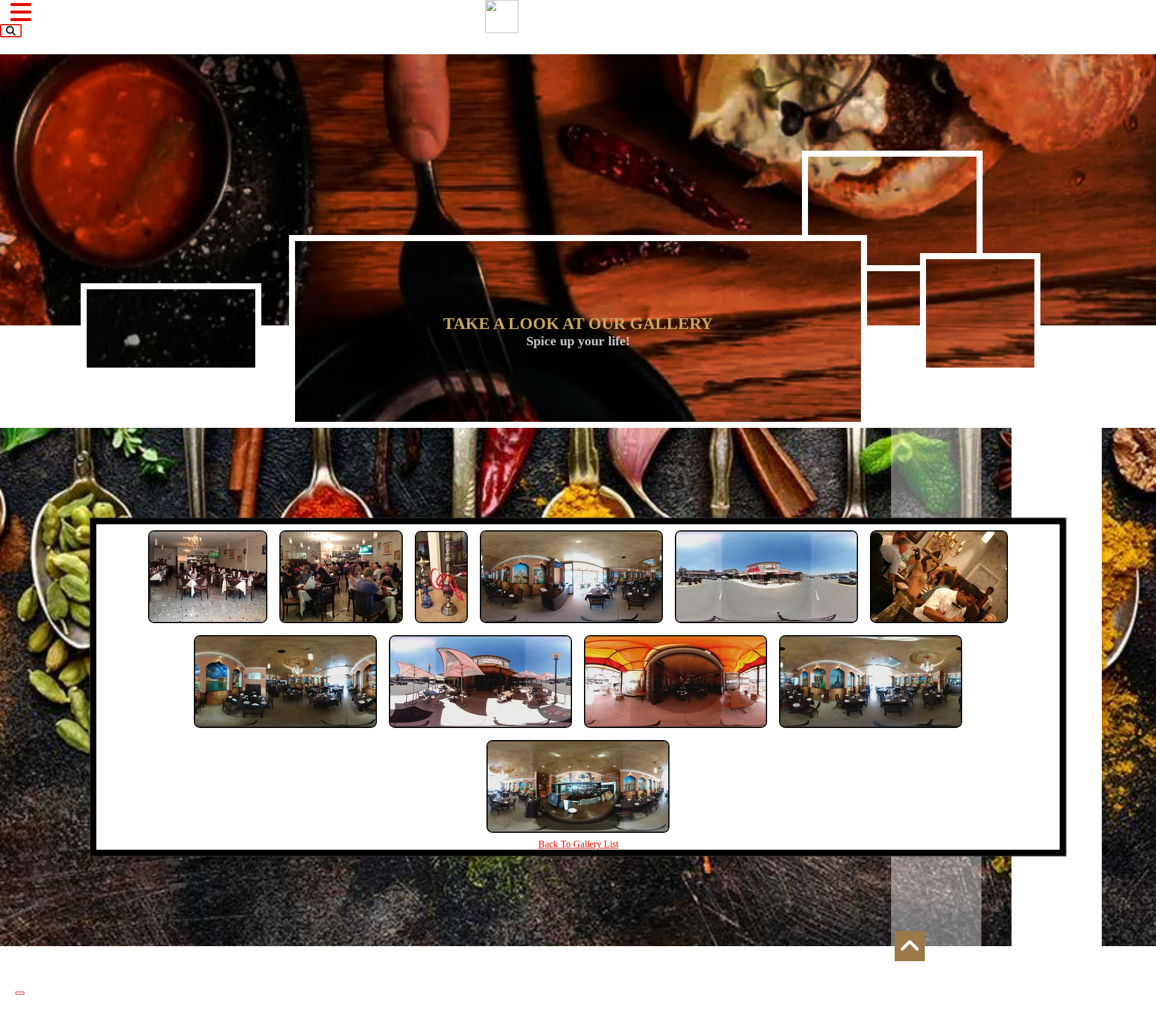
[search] (11, 30)
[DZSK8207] (766, 626)
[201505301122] (441, 626)
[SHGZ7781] (578, 835)
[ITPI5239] (480, 731)
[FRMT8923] (285, 731)
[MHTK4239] (675, 731)
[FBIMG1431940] (939, 626)
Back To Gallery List (578, 844)
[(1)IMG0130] (341, 626)
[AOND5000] (571, 626)
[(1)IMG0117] (207, 626)
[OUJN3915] (870, 731)
